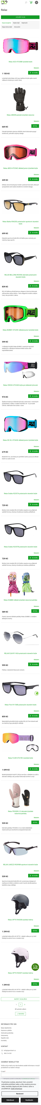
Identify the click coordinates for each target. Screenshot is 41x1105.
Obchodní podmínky (7, 1033)
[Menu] (37, 2)
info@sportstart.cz (10, 1050)
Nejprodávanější (7, 27)
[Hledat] (26, 2)
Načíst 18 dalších (20, 999)
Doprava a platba (6, 1030)
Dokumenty (4, 1035)
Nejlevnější (16, 23)
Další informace (16, 1089)
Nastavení (19, 1094)
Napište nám (5, 1038)
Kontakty (4, 1040)
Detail (35, 126)
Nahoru (21, 1014)
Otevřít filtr (20, 17)
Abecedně (17, 27)
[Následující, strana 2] (20, 1004)
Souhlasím (29, 1100)
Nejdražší (24, 23)
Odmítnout (10, 1100)
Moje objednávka (6, 1028)
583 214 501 (8, 1053)
